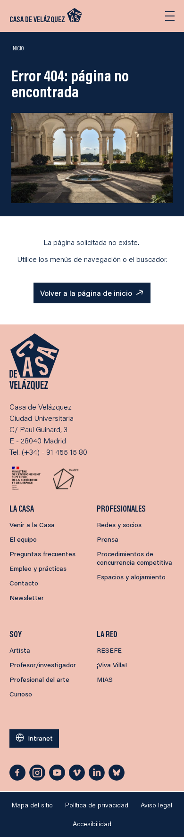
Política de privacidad (96, 805)
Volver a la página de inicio (86, 293)
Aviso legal (156, 805)
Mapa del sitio (32, 805)
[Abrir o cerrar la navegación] (170, 16)
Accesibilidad (92, 824)
